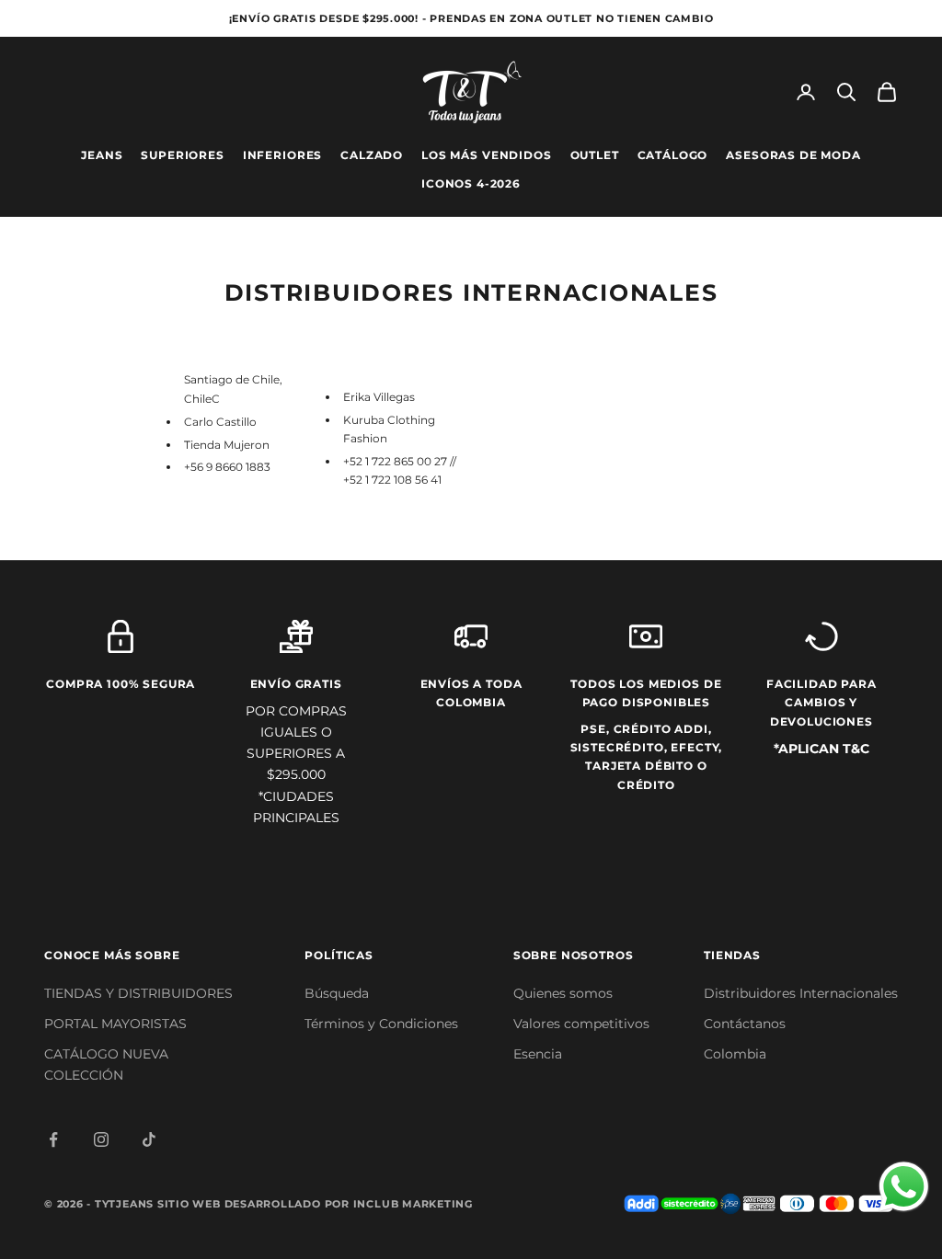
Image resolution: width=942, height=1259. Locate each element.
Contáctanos (745, 1023)
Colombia (735, 1054)
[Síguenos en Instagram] (101, 1139)
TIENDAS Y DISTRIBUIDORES (138, 993)
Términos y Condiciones (381, 1023)
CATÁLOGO (673, 155)
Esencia (537, 1054)
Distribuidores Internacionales (801, 993)
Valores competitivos (581, 1023)
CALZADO (371, 155)
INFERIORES (282, 155)
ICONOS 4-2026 (471, 183)
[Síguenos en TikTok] (149, 1139)
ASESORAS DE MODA (793, 155)
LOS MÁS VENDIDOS (486, 155)
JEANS (101, 155)
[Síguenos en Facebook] (53, 1139)
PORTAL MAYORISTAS (115, 1023)
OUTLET (594, 155)
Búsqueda (336, 993)
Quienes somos (563, 993)
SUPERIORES (182, 155)
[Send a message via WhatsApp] (904, 1187)
